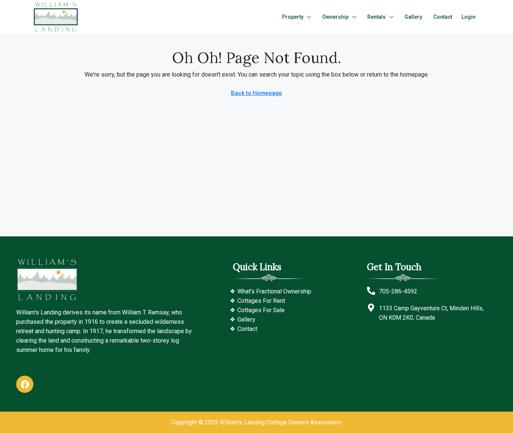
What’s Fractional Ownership (274, 291)
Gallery (413, 17)
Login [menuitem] (468, 17)
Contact (442, 17)
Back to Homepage (256, 93)
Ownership (335, 17)
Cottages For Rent (261, 300)
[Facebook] (24, 384)
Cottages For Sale (261, 310)
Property (292, 17)
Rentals (376, 17)
